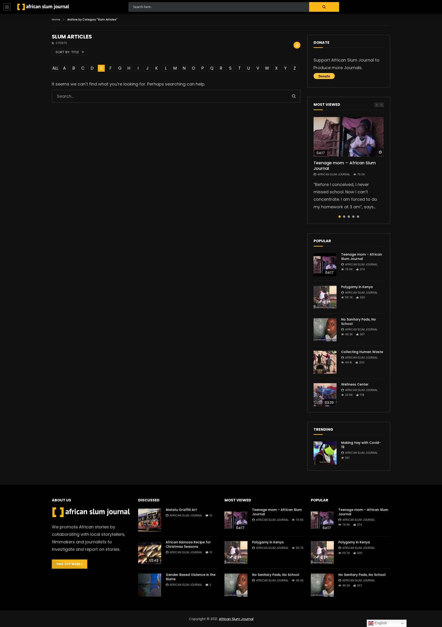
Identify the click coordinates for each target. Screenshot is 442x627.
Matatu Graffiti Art (181, 509)
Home (56, 19)
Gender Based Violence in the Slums (190, 576)
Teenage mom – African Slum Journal (345, 165)
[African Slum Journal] (43, 7)
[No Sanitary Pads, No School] (325, 329)
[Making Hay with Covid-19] (325, 453)
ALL (55, 68)
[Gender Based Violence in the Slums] (149, 585)
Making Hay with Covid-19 (361, 444)
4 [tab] (353, 216)
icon (348, 136)
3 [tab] (349, 216)
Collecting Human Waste (362, 352)
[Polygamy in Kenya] (325, 297)
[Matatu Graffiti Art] (149, 520)
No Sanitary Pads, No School (358, 321)
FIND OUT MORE (68, 564)
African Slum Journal (333, 174)
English (380, 623)
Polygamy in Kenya (357, 287)
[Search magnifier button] (324, 7)
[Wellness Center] (325, 394)
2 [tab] (344, 216)
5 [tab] (358, 216)
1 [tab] (339, 216)
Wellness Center (355, 384)
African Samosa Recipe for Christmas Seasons (188, 544)
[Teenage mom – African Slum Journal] (325, 264)
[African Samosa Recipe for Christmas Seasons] (149, 552)
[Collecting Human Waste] (325, 362)
